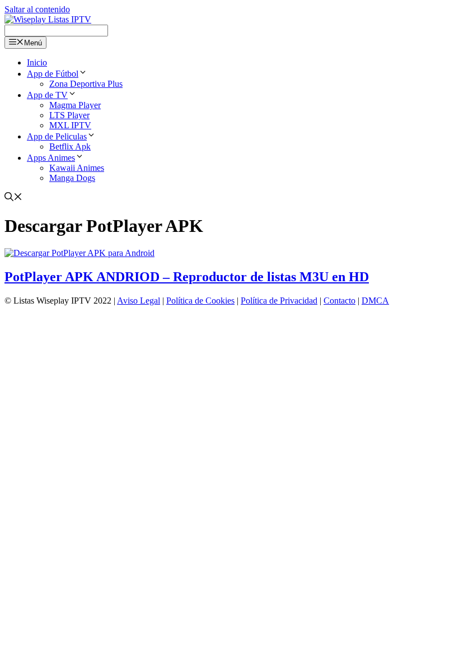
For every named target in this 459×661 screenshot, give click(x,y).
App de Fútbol (52, 73)
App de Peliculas (57, 136)
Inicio (37, 62)
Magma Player (75, 105)
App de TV (47, 95)
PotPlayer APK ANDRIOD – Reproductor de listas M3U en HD (186, 276)
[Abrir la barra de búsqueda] (13, 198)
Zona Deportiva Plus (86, 84)
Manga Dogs (72, 178)
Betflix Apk (70, 146)
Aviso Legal (138, 300)
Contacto (339, 300)
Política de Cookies (200, 300)
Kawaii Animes (76, 168)
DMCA (375, 300)
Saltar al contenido (37, 9)
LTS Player (69, 115)
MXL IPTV (70, 125)
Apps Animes (51, 157)
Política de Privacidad (279, 300)
